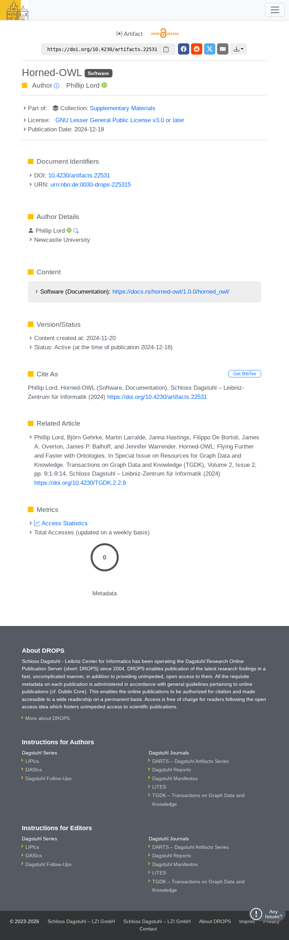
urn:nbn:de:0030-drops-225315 (90, 184)
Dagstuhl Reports (171, 769)
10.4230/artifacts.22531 (79, 175)
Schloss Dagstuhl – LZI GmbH (81, 921)
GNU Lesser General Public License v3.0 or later (119, 120)
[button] (238, 49)
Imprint (247, 921)
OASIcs (33, 769)
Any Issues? (273, 914)
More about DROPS (47, 718)
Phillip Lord (83, 85)
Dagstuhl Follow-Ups (48, 778)
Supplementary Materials (122, 108)
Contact (148, 929)
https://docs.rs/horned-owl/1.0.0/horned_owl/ (170, 291)
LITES (159, 787)
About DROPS (215, 921)
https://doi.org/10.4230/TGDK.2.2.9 (80, 482)
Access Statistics (64, 523)
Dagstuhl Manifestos (175, 778)
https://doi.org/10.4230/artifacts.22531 (157, 396)
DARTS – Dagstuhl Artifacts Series (190, 761)
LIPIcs (32, 761)
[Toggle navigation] (275, 10)
